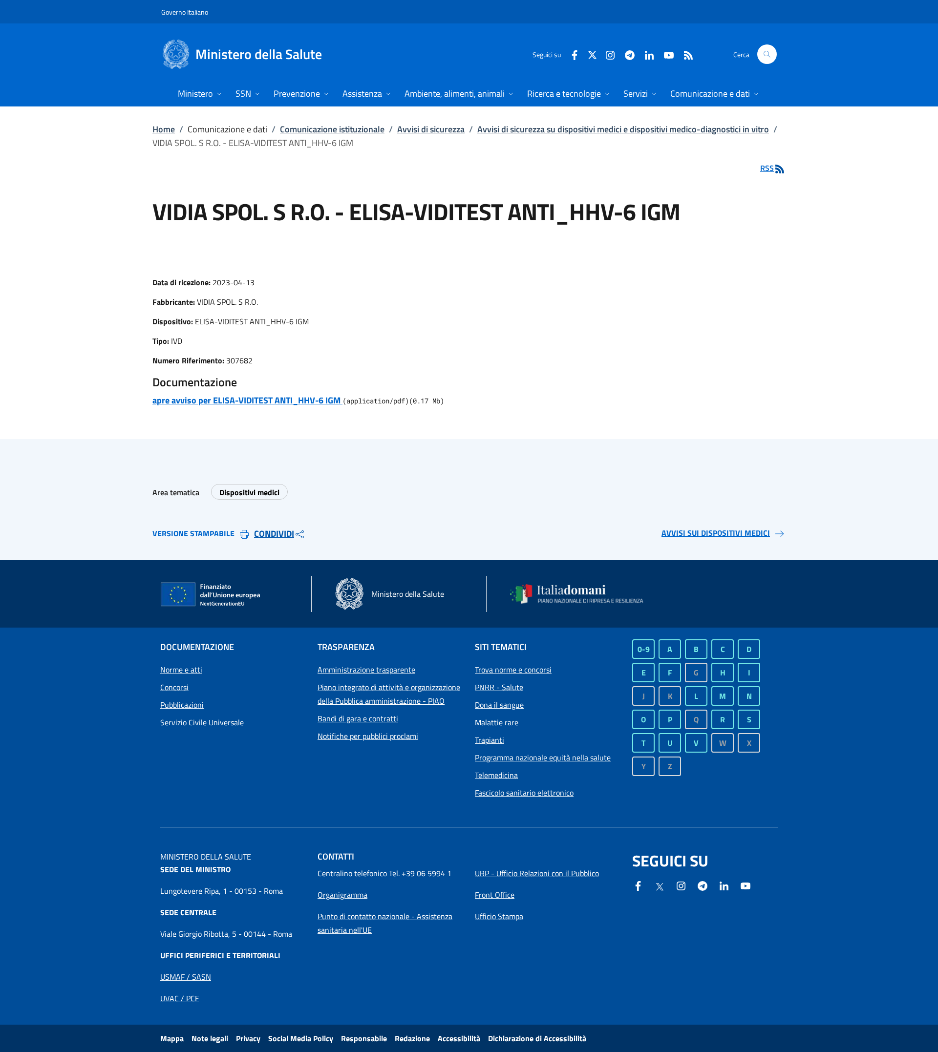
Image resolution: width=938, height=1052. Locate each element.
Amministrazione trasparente (366, 669)
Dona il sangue (499, 705)
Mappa (172, 1038)
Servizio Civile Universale (202, 722)
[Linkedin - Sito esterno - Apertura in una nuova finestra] (645, 54)
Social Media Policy (300, 1038)
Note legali (210, 1038)
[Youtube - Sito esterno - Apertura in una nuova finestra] (665, 54)
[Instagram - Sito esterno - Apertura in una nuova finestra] (606, 54)
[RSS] (684, 54)
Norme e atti (181, 669)
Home (163, 129)
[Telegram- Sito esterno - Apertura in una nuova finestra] (626, 54)
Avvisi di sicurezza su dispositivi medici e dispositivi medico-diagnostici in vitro (623, 129)
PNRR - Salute (499, 687)
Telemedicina (496, 775)
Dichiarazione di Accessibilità (537, 1038)
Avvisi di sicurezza (431, 129)
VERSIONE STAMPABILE (193, 533)
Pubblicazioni (182, 705)
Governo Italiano (184, 12)
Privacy (248, 1038)
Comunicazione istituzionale (332, 129)
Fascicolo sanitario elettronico (524, 793)
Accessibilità (459, 1038)
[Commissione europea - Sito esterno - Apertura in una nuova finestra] (211, 594)
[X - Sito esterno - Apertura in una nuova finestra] (592, 54)
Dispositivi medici (249, 492)
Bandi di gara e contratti (358, 718)
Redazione (412, 1038)
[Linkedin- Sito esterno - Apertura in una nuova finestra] (724, 885)
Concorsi (174, 687)
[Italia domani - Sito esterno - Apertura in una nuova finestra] (583, 594)
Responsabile (364, 1038)
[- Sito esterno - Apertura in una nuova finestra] (745, 885)
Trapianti (489, 740)
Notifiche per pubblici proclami (368, 736)
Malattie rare (496, 722)
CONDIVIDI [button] (274, 533)
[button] (767, 54)
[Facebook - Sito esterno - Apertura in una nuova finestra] (570, 54)
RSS (767, 168)
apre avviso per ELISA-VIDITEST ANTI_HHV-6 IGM (247, 400)
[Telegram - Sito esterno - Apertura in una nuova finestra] (702, 885)
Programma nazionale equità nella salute (543, 757)
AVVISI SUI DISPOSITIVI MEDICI (715, 533)
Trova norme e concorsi (513, 669)
